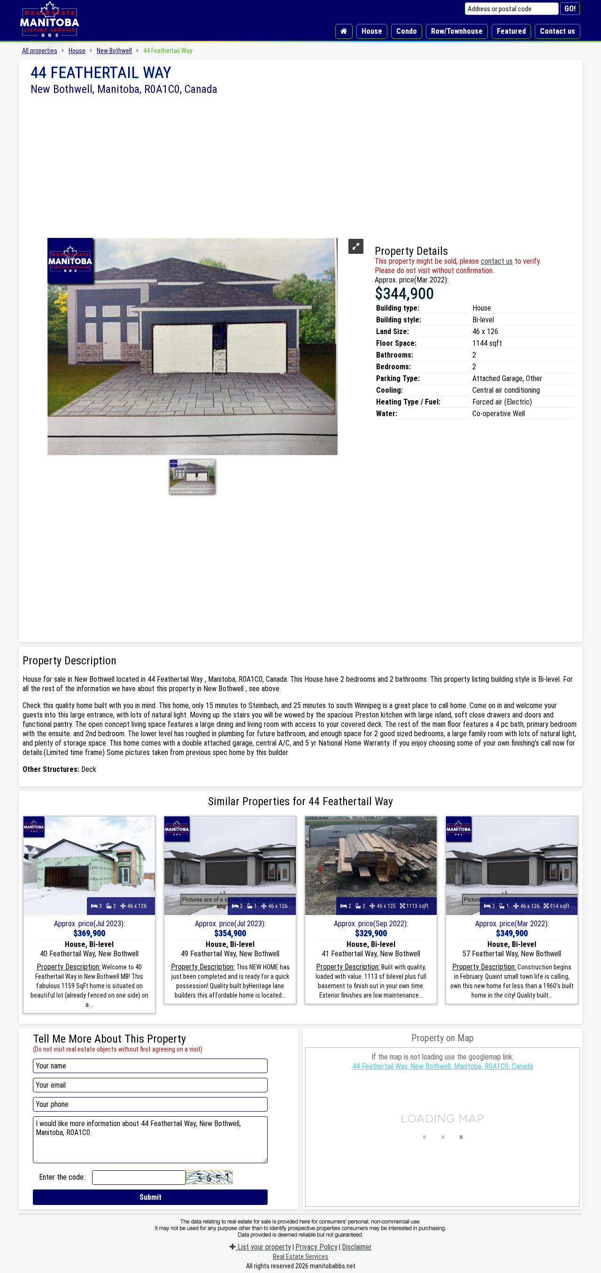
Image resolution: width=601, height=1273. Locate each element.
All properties (39, 50)
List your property (263, 1247)
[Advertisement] (300, 165)
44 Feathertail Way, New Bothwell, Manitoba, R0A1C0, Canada (442, 1066)
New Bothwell (114, 50)
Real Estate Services (300, 1256)
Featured (511, 31)
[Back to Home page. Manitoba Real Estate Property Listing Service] (49, 37)
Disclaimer (357, 1247)
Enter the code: (62, 1177)
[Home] (344, 31)
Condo (406, 31)
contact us (497, 261)
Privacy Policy (316, 1247)
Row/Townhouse (457, 31)
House (372, 31)
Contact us (557, 31)
